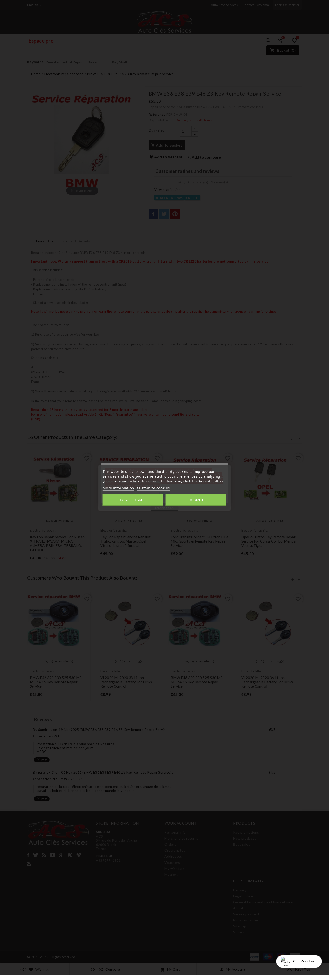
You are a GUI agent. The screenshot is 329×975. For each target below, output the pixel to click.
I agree (196, 500)
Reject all (133, 500)
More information (118, 488)
